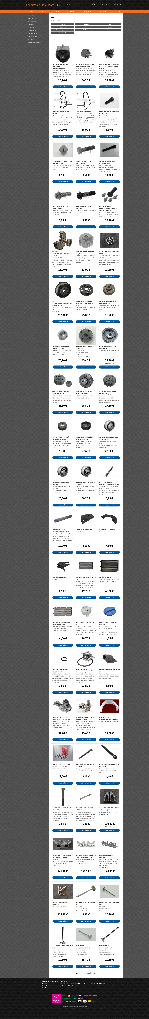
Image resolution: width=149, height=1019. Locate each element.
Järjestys (56, 40)
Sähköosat (86, 30)
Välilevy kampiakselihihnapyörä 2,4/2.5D (60, 254)
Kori (86, 27)
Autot (58, 20)
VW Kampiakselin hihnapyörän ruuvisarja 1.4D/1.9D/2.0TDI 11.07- (108, 208)
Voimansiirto (63, 33)
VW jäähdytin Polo (106, 577)
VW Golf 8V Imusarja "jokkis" (109, 808)
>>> (94, 973)
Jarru (109, 24)
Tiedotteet (56, 11)
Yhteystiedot (103, 11)
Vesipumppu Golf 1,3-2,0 (60, 717)
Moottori (109, 27)
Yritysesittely (70, 11)
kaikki (89, 973)
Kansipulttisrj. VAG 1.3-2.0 (61, 764)
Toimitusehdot (86, 11)
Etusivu (31, 11)
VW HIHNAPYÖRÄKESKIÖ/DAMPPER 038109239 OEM (62, 303)
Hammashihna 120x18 (83, 112)
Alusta (63, 24)
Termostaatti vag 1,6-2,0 (84, 670)
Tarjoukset (43, 11)
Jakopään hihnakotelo (84, 530)
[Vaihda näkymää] (118, 37)
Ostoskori (117, 11)
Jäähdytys (63, 27)
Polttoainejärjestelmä (62, 30)
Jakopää (86, 24)
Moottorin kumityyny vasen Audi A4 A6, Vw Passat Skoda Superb (109, 66)
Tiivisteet (109, 30)
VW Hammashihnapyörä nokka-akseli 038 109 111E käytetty (84, 303)
